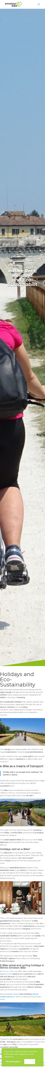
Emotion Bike (8, 971)
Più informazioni (13, 1062)
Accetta (29, 1061)
